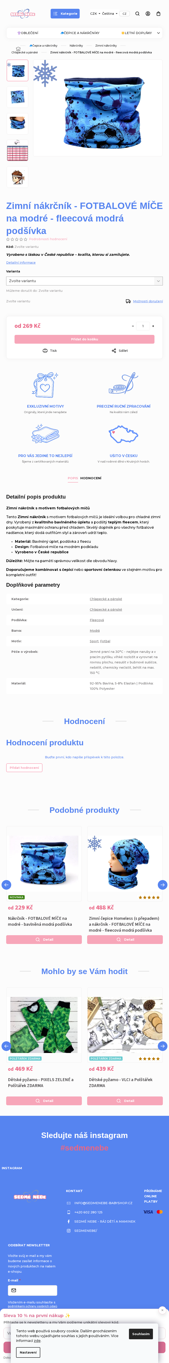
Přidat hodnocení (24, 768)
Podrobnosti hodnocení (48, 239)
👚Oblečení (27, 33)
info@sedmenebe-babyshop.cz (103, 1203)
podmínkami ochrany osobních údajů (32, 1306)
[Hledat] (137, 13)
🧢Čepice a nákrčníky (79, 33)
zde (37, 1341)
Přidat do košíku (84, 339)
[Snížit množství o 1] (133, 326)
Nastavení (28, 1352)
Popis (73, 478)
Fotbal (105, 641)
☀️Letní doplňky (136, 33)
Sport (94, 641)
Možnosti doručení (148, 301)
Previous (6, 885)
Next (162, 885)
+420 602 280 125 (88, 1212)
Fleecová (97, 620)
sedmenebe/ (85, 1231)
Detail (48, 940)
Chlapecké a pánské (106, 599)
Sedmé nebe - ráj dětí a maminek (104, 1221)
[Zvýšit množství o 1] (153, 326)
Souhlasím (141, 1334)
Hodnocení (90, 478)
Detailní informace (21, 263)
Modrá (95, 631)
